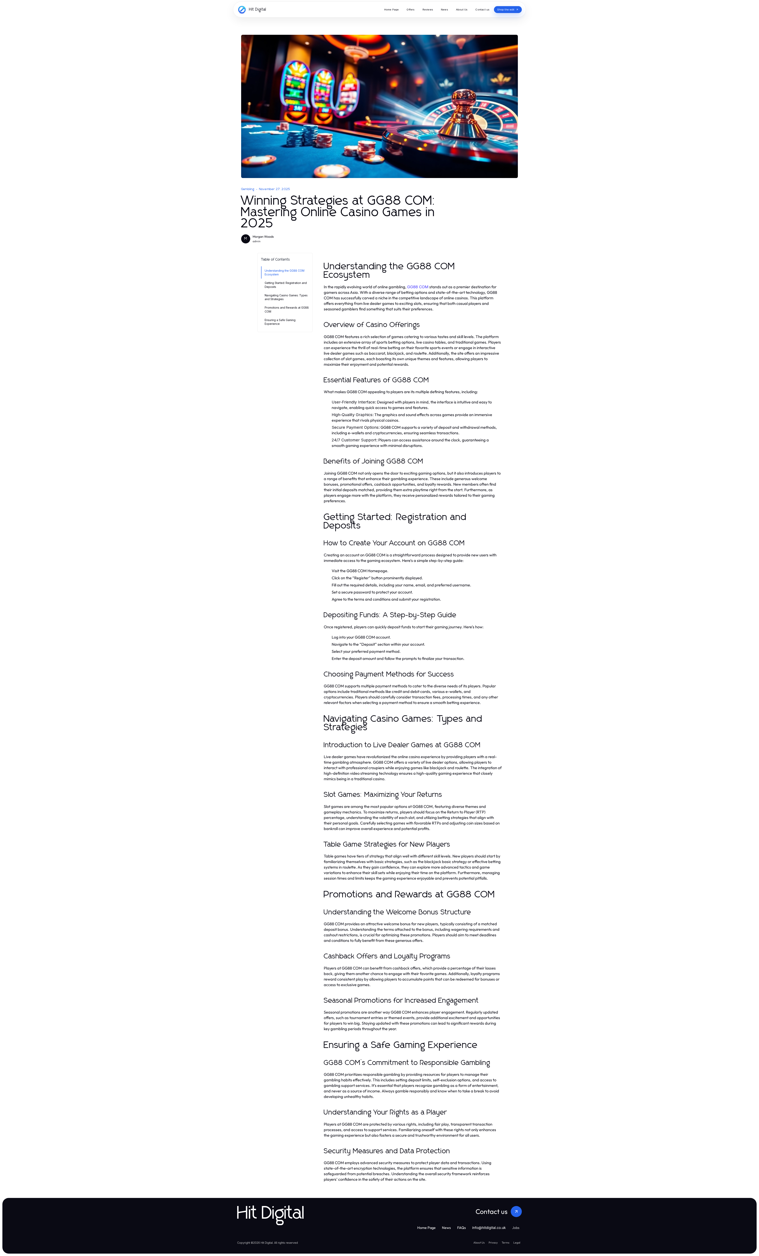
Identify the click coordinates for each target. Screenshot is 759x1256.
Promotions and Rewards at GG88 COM (287, 309)
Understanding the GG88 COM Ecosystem (284, 272)
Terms (505, 1242)
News (446, 1227)
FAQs (461, 1227)
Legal (516, 1242)
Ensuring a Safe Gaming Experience (280, 321)
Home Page (426, 1227)
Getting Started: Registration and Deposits (286, 284)
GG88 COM (418, 287)
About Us (479, 1242)
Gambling (248, 189)
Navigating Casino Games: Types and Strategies (286, 297)
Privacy (493, 1242)
